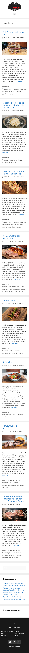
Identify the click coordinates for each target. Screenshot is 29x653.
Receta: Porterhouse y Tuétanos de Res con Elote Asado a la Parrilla (13, 498)
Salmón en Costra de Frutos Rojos (14, 599)
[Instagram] (14, 642)
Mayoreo (3, 635)
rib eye (16, 557)
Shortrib (5, 487)
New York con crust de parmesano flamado (13, 172)
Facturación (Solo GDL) (7, 631)
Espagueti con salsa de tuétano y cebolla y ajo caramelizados (13, 105)
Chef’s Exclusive (19, 633)
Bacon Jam (7, 286)
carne (6, 89)
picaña (11, 557)
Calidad (17, 635)
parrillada (5, 91)
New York (23, 89)
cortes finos (19, 553)
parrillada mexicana (15, 91)
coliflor (11, 351)
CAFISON (17, 631)
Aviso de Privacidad (14, 646)
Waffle (21, 291)
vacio (23, 353)
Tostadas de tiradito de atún (12, 597)
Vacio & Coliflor (9, 300)
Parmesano (6, 224)
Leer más (19, 82)
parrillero (5, 94)
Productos (4, 637)
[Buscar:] (14, 568)
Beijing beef (8, 362)
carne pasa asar (14, 89)
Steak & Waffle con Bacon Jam (11, 237)
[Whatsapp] (19, 642)
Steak (16, 291)
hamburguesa (6, 485)
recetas (11, 94)
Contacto (17, 637)
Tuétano (17, 162)
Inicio (2, 633)
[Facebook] (10, 642)
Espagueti (12, 160)
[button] (14, 14)
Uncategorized (15, 480)
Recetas (7, 87)
